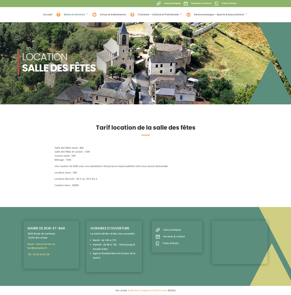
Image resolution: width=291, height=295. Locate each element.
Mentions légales (140, 290)
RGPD (155, 290)
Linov (164, 290)
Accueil (47, 14)
